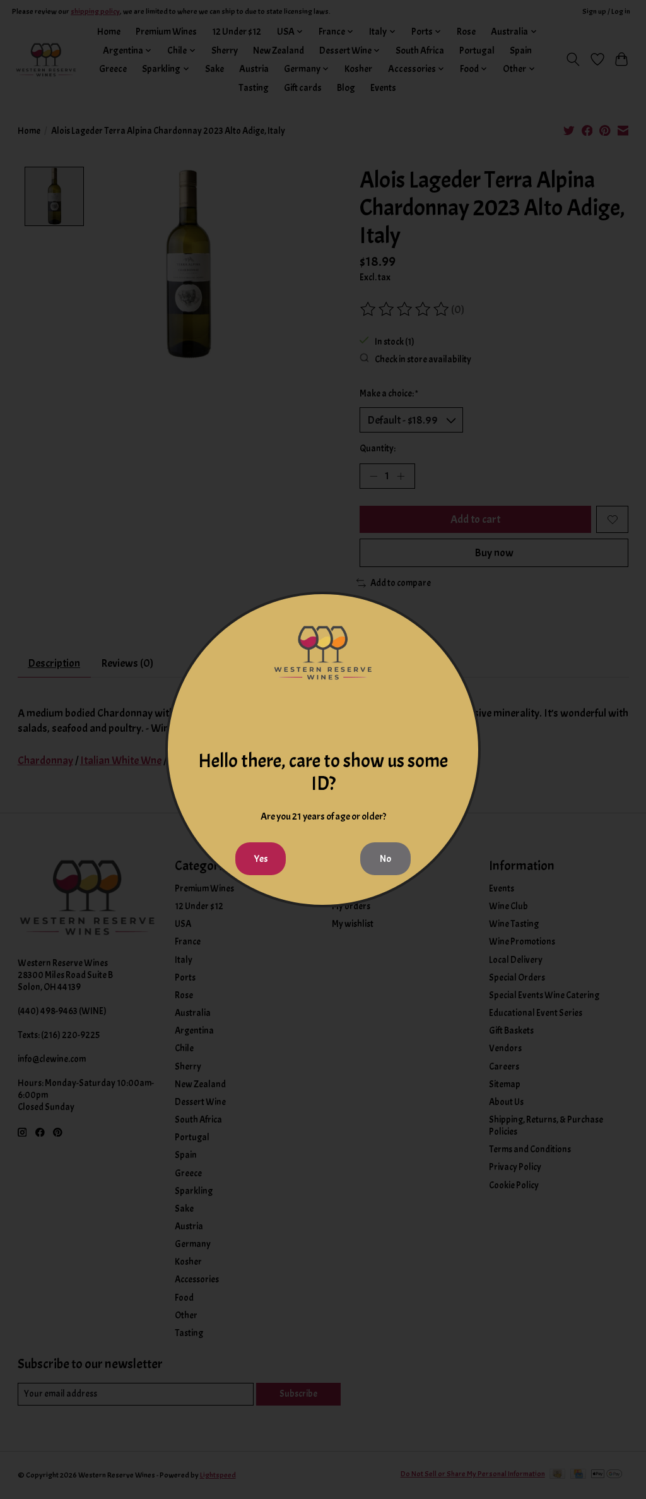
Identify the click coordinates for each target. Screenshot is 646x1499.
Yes (261, 858)
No (385, 858)
